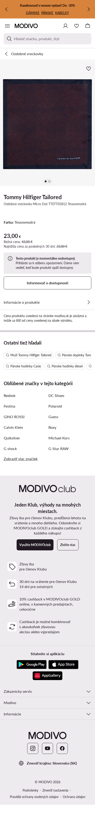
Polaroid (55, 406)
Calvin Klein (13, 427)
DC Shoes (56, 395)
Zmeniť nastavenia (55, 790)
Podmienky (30, 790)
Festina (9, 406)
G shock (10, 448)
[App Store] (63, 664)
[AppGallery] (47, 675)
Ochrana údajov (74, 797)
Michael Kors (59, 438)
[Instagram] (32, 748)
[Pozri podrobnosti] (88, 302)
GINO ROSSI (14, 416)
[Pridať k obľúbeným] (89, 68)
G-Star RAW (58, 448)
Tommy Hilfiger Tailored (33, 197)
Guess (53, 416)
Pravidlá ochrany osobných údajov (34, 797)
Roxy (52, 427)
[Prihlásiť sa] (65, 25)
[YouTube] (47, 748)
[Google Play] (32, 664)
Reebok (9, 395)
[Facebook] (62, 748)
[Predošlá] (6, 9)
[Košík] (87, 25)
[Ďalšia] (88, 9)
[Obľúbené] (76, 25)
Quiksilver (12, 438)
